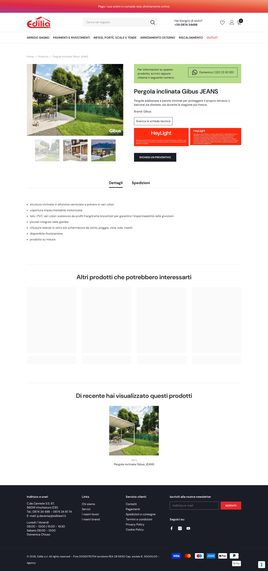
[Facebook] (171, 528)
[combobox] (115, 22)
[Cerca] (120, 22)
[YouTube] (188, 528)
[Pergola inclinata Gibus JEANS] (134, 430)
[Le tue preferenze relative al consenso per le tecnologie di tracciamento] (261, 564)
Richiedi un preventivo (155, 157)
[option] (75, 100)
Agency (31, 562)
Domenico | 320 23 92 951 (216, 72)
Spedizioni (141, 182)
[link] (51, 362)
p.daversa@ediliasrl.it (51, 516)
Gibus (147, 111)
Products (43, 56)
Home (30, 56)
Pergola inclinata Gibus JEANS (134, 464)
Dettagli (116, 182)
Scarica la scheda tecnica (153, 121)
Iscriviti (230, 505)
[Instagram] (180, 528)
